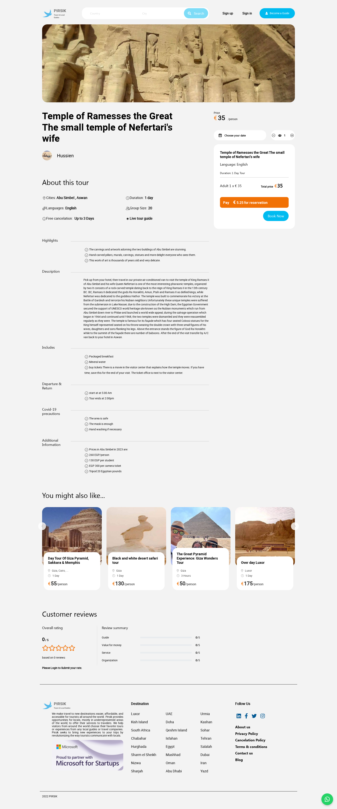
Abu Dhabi (174, 771)
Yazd (204, 771)
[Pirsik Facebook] (246, 716)
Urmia (205, 713)
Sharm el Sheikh (143, 754)
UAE (169, 713)
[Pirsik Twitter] (254, 716)
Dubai (204, 754)
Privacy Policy (246, 733)
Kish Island (139, 722)
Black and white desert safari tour (135, 560)
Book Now (276, 216)
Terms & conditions (251, 746)
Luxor (135, 713)
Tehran (205, 738)
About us (242, 727)
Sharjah (137, 771)
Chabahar (138, 738)
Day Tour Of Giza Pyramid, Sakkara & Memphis (68, 560)
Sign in (247, 13)
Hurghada (138, 746)
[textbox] (111, 13)
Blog (239, 759)
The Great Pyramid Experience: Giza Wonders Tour (197, 558)
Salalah (206, 746)
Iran (203, 762)
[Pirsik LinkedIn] (238, 716)
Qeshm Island (176, 730)
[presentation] (42, 526)
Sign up (228, 13)
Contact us (244, 753)
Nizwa (136, 762)
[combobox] (111, 14)
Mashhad (173, 754)
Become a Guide (279, 13)
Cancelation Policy (250, 740)
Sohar (205, 730)
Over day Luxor (253, 562)
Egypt (170, 746)
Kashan (206, 722)
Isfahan (171, 738)
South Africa (140, 730)
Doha (170, 722)
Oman (170, 762)
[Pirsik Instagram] (262, 716)
